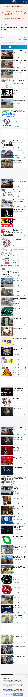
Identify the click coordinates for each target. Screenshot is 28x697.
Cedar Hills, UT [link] (16, 191)
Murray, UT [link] (15, 351)
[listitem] (14, 54)
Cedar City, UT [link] (15, 53)
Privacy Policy (7, 688)
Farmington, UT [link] (16, 370)
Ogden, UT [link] (15, 92)
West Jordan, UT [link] (16, 211)
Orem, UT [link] (15, 103)
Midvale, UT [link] (15, 320)
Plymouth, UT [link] (15, 607)
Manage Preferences (8, 694)
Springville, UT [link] (15, 490)
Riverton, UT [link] (15, 597)
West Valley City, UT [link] (16, 121)
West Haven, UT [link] (16, 617)
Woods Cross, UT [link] (16, 113)
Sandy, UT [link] (15, 291)
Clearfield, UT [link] (15, 529)
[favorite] (25, 57)
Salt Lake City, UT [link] (16, 83)
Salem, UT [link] (15, 301)
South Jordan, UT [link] (16, 221)
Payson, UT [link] (15, 559)
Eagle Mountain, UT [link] (16, 201)
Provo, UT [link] (15, 62)
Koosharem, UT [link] (16, 162)
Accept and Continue (18, 694)
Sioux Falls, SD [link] (16, 587)
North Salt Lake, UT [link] (16, 142)
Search (6, 24)
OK (26, 676)
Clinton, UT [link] (15, 153)
